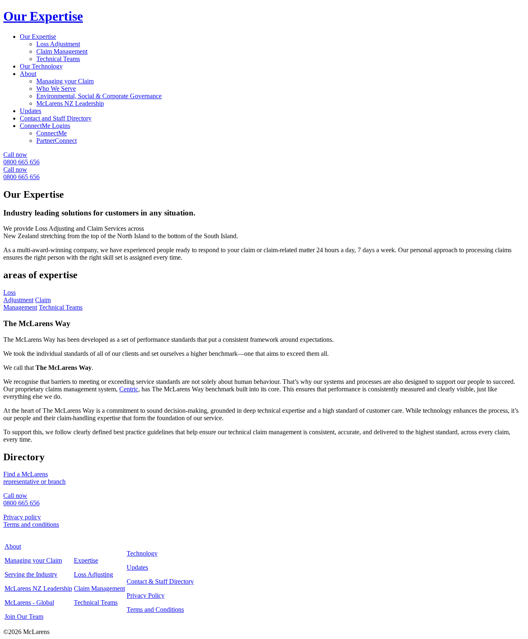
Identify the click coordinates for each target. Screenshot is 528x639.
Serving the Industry (31, 574)
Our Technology (41, 66)
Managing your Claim (65, 81)
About (28, 73)
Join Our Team (24, 616)
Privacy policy (22, 517)
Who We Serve (56, 88)
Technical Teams (58, 58)
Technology (142, 553)
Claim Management (61, 51)
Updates (30, 110)
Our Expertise (38, 36)
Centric (128, 389)
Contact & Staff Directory (160, 581)
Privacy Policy (146, 595)
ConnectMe (51, 133)
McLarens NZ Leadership (70, 103)
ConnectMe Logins (45, 125)
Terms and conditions (31, 524)
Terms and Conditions (155, 609)
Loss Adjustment (58, 43)
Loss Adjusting (93, 574)
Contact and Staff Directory (56, 118)
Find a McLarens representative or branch (34, 478)
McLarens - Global (29, 602)
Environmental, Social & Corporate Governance (99, 95)
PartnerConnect (56, 140)
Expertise (86, 560)
